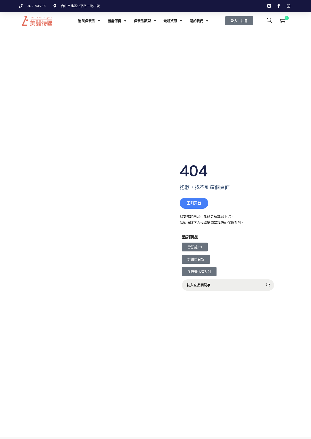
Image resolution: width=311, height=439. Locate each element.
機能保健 (114, 20)
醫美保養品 (86, 20)
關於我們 (196, 20)
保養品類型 (142, 20)
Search (268, 285)
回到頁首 (194, 203)
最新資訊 (170, 20)
